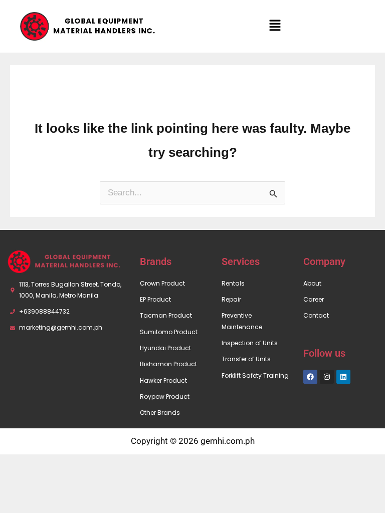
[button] (275, 26)
